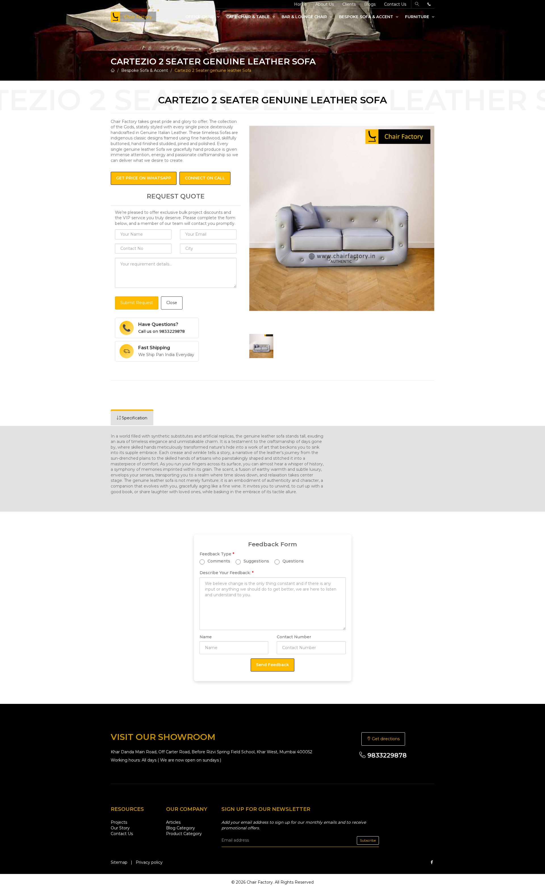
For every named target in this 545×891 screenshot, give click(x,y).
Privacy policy (149, 862)
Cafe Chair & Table (248, 16)
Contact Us (395, 4)
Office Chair (200, 16)
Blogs (370, 4)
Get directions (385, 738)
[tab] (132, 418)
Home (300, 4)
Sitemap (119, 862)
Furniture (417, 16)
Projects (119, 822)
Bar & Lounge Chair (305, 16)
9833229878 (386, 755)
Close (171, 302)
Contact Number (294, 636)
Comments (218, 561)
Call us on (161, 331)
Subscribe (368, 840)
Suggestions (255, 561)
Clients (349, 4)
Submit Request (136, 302)
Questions (292, 561)
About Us (324, 4)
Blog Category (180, 828)
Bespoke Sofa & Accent (366, 16)
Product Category (184, 833)
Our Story (120, 828)
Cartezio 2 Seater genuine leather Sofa (213, 70)
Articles (173, 822)
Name (206, 636)
